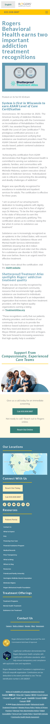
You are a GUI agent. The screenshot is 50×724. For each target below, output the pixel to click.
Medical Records (9, 550)
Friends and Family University (13, 573)
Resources (7, 569)
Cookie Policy (27, 714)
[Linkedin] (9, 504)
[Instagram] (23, 504)
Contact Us (7, 527)
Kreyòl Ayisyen (42, 695)
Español (5, 695)
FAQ (4, 536)
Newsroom (40, 626)
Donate (27, 626)
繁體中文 (12, 695)
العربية (13, 698)
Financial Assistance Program (13, 546)
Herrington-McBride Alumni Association (17, 578)
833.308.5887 (11, 12)
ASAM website (13, 268)
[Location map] (25, 464)
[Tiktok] (4, 504)
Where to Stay (8, 564)
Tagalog (27, 695)
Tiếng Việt (19, 695)
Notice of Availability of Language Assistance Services (25, 692)
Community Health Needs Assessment (25, 717)
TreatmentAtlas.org (15, 310)
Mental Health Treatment (12, 606)
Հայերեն (31, 698)
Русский (7, 698)
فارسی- (24, 698)
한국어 (34, 695)
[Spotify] (28, 504)
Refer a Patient (18, 626)
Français (23, 701)
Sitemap (16, 711)
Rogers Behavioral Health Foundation (16, 587)
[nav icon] (46, 12)
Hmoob (38, 698)
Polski (18, 698)
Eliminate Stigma (9, 583)
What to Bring (8, 559)
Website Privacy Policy (26, 707)
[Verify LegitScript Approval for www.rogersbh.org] (7, 660)
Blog (33, 626)
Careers (9, 626)
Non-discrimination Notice (29, 711)
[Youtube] (14, 504)
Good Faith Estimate (41, 714)
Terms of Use (17, 714)
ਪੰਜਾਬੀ (28, 701)
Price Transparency (10, 555)
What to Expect (9, 531)
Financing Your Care (10, 541)
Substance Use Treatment (12, 610)
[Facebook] (18, 504)
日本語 (44, 698)
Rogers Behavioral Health (21, 704)
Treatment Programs (10, 601)
